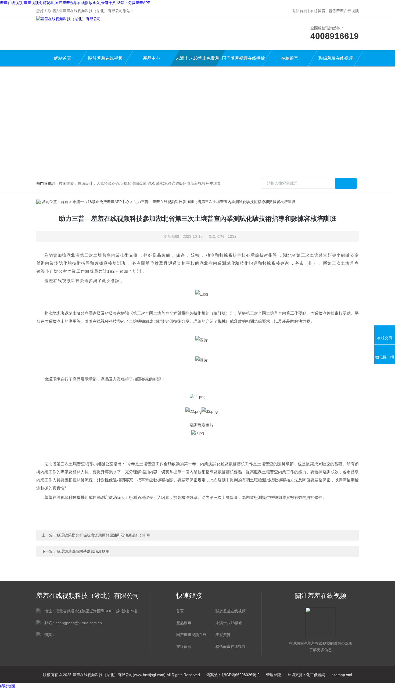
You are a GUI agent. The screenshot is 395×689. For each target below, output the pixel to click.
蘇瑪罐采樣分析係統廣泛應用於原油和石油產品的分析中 (104, 535)
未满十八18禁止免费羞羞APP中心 (197, 61)
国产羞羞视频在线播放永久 (243, 61)
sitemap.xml (342, 675)
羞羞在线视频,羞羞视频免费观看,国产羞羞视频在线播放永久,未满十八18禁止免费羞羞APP (75, 3)
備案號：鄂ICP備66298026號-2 (233, 675)
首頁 (64, 202)
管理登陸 (273, 675)
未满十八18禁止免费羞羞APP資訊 (232, 623)
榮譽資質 (223, 635)
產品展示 (183, 623)
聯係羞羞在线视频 (344, 11)
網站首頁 (62, 58)
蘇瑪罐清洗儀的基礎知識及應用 (83, 551)
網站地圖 (7, 686)
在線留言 (317, 11)
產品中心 (151, 58)
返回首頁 (299, 11)
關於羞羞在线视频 (105, 58)
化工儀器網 (315, 675)
